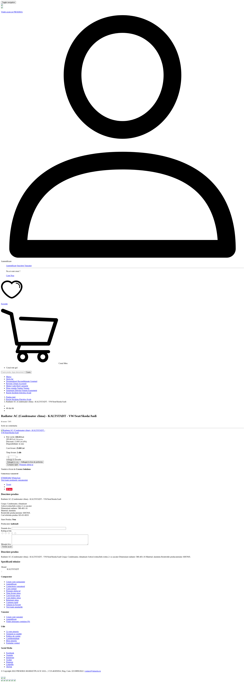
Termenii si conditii (14, 634)
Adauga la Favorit (13, 605)
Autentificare (11, 266)
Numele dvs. (6, 528)
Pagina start (10, 397)
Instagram (10, 657)
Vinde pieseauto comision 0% (18, 621)
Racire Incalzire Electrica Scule (18, 399)
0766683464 (6, 478)
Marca (8, 377)
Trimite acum (7, 547)
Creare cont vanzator (14, 617)
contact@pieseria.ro (93, 671)
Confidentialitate (12, 638)
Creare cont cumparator (15, 582)
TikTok (9, 667)
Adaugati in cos (13, 462)
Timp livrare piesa (13, 593)
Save (10, 489)
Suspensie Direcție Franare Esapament (21, 390)
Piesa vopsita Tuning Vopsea (17, 388)
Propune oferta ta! (13, 591)
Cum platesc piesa (13, 598)
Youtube (9, 655)
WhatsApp (16, 478)
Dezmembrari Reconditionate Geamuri (21, 381)
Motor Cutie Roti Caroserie (17, 386)
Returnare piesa (12, 600)
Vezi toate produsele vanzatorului (14, 480)
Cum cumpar (11, 589)
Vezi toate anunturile (14, 607)
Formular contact (13, 643)
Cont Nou (10, 275)
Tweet (8, 484)
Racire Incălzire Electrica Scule (18, 393)
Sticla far (9, 379)
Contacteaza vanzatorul (15, 586)
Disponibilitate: (12, 444)
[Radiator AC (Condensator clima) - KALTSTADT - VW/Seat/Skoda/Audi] (29, 433)
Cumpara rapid (12, 465)
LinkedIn (10, 664)
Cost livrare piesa (13, 595)
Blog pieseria (11, 641)
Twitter (9, 660)
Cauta (28, 372)
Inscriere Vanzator (24, 266)
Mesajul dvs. (6, 544)
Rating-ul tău (6, 531)
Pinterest (9, 662)
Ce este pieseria (12, 631)
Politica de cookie (13, 636)
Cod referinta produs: (9, 515)
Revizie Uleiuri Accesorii (16, 383)
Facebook (10, 653)
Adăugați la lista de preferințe (32, 462)
